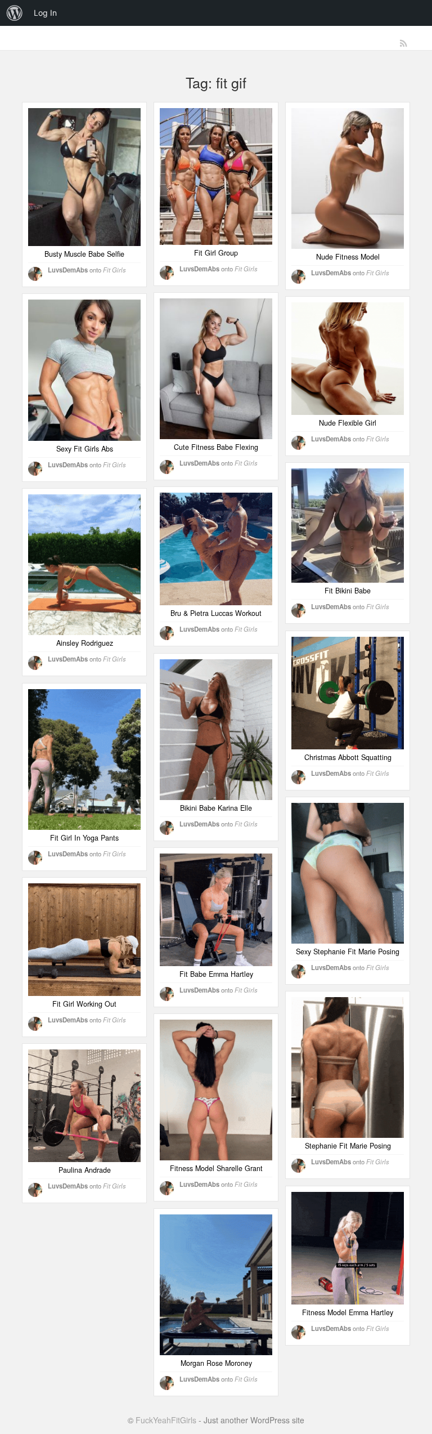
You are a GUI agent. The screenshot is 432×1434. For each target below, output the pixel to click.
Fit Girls (114, 269)
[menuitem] (14, 13)
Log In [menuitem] (45, 12)
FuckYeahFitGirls (166, 1420)
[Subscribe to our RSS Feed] (403, 43)
